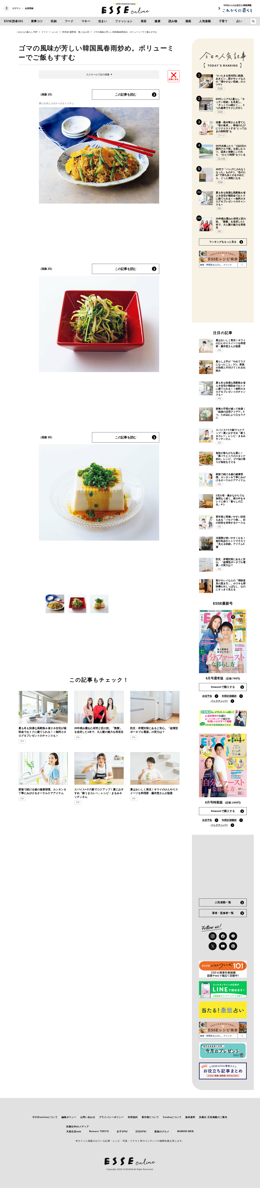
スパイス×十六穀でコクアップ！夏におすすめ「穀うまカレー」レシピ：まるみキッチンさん (99, 793)
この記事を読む (125, 94)
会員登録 (29, 8)
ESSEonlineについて (45, 1117)
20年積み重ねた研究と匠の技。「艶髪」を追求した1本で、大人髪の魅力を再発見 (98, 730)
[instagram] (213, 936)
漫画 (188, 21)
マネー (86, 21)
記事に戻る (173, 79)
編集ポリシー (69, 1117)
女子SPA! (122, 1131)
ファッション (124, 21)
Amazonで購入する (223, 686)
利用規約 (133, 1117)
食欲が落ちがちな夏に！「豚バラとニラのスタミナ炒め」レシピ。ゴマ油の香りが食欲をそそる (230, 457)
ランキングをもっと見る (222, 241)
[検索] (242, 264)
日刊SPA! (140, 1131)
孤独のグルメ (161, 1131)
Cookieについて (172, 1117)
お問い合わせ (87, 1117)
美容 (144, 21)
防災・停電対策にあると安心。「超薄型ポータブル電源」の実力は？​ (154, 730)
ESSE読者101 (13, 21)
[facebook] (223, 936)
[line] (233, 936)
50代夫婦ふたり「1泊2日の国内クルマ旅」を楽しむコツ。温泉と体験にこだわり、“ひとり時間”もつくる (231, 150)
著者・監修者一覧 (223, 912)
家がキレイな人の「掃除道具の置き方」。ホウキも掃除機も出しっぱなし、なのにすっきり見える (230, 585)
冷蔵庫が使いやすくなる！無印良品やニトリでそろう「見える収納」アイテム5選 (230, 542)
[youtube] (223, 946)
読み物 (173, 21)
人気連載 (205, 21)
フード (69, 21)
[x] (213, 946)
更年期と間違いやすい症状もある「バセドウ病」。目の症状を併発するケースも (230, 519)
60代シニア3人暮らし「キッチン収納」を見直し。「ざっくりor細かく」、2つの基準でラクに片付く (230, 103)
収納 (54, 21)
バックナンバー (219, 701)
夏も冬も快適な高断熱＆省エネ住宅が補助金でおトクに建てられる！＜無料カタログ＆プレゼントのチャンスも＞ (42, 732)
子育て (223, 21)
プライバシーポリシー (111, 1117)
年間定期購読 (229, 696)
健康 (157, 21)
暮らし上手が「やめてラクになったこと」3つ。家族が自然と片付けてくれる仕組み (230, 366)
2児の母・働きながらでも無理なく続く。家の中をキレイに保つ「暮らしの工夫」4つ (230, 500)
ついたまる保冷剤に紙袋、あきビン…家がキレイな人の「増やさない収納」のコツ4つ (230, 80)
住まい (102, 21)
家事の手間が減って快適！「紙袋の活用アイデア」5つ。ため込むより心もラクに (230, 413)
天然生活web (73, 1131)
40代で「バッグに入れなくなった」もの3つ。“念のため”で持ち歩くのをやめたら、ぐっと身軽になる (231, 173)
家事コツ (37, 21)
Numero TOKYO (99, 1131)
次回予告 (207, 696)
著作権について (150, 1117)
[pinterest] (233, 946)
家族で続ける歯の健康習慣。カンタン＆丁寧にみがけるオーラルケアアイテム (42, 791)
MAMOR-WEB (185, 1131)
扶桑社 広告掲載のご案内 (213, 1117)
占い (239, 21)
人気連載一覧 (223, 902)
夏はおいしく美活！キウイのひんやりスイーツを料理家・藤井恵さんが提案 (154, 791)
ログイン (16, 8)
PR (22, 741)
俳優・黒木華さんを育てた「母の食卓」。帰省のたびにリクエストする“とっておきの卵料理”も (231, 127)
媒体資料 (190, 1117)
